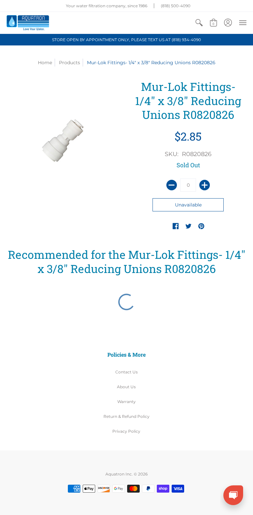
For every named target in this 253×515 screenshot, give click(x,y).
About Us (126, 386)
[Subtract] (171, 185)
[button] (199, 23)
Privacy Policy (126, 431)
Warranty (126, 401)
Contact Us (126, 371)
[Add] (204, 185)
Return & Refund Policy (126, 416)
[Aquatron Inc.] (28, 23)
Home (45, 63)
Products (69, 63)
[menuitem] (199, 23)
